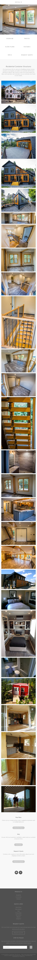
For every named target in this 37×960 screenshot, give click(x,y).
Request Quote (27, 55)
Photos (27, 38)
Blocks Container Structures (13, 954)
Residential (18, 895)
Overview (9, 38)
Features (27, 47)
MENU (18, 2)
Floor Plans (10, 47)
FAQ (18, 911)
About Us (19, 916)
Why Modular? (18, 909)
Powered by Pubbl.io (18, 956)
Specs (10, 55)
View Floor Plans (18, 828)
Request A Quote (18, 861)
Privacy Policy (18, 913)
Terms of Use (18, 915)
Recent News (18, 907)
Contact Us (18, 918)
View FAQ (18, 844)
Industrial (18, 899)
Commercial (18, 897)
